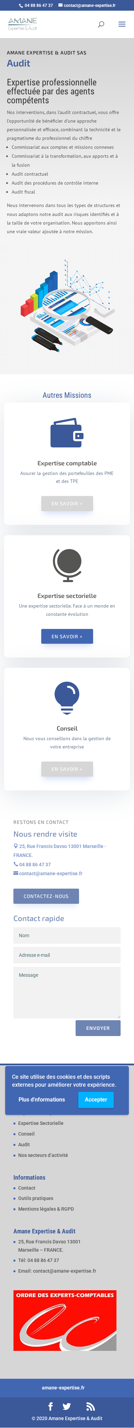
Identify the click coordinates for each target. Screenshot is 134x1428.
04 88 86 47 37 (32, 864)
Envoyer (98, 1028)
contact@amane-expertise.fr (47, 873)
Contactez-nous (46, 896)
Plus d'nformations (42, 1099)
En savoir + (67, 503)
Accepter (96, 1099)
